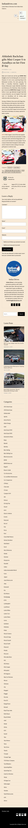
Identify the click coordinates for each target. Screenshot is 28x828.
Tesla (5, 744)
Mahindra (6, 627)
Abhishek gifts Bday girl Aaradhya (12, 170)
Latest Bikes (7, 610)
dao (5, 496)
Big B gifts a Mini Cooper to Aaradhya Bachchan (13, 171)
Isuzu (5, 573)
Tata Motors (7, 740)
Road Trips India (8, 710)
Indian (5, 567)
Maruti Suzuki (7, 640)
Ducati (5, 506)
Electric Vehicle (8, 513)
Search (21, 314)
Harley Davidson (8, 540)
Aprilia (5, 416)
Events (5, 516)
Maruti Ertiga (7, 637)
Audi (5, 426)
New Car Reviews (8, 677)
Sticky (5, 727)
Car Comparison (8, 480)
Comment (5, 204)
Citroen (6, 490)
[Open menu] (15, 15)
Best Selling (7, 450)
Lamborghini (7, 603)
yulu (5, 797)
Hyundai (6, 563)
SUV (5, 730)
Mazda (5, 650)
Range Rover (7, 703)
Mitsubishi (6, 670)
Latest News (16, 167)
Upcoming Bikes (8, 767)
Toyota (5, 750)
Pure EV (6, 700)
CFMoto (6, 483)
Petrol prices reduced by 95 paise (5, 186)
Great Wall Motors (8, 536)
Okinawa (6, 683)
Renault (6, 707)
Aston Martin (7, 420)
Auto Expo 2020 (8, 433)
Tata (5, 737)
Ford (5, 533)
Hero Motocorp (8, 550)
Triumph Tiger (7, 757)
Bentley (6, 446)
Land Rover (7, 607)
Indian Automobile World (10, 570)
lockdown (6, 623)
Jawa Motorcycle (8, 580)
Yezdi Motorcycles (8, 794)
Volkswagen (7, 784)
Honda (5, 553)
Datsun (6, 500)
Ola (5, 687)
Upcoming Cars (8, 770)
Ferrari (5, 523)
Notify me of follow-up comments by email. (14, 242)
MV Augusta (7, 673)
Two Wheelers (7, 764)
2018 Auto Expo (8, 410)
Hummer (6, 557)
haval (5, 547)
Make (5, 630)
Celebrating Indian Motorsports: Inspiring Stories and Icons (14, 367)
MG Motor (6, 663)
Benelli (5, 443)
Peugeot (6, 690)
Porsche (6, 697)
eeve (5, 510)
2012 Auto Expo (8, 406)
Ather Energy (7, 423)
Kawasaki (6, 587)
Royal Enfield (7, 717)
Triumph (6, 754)
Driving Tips (7, 503)
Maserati (6, 647)
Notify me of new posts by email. (12, 245)
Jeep (5, 583)
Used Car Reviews (8, 774)
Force (5, 530)
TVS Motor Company (9, 760)
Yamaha (6, 790)
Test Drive (6, 747)
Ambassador (7, 413)
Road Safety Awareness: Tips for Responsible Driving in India (12, 390)
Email (3, 228)
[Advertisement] (14, 38)
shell (5, 720)
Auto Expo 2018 (8, 430)
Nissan (5, 680)
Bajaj (5, 440)
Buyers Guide (7, 470)
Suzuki (5, 734)
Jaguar (5, 577)
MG (5, 660)
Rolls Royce (7, 714)
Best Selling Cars (8, 453)
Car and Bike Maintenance (10, 476)
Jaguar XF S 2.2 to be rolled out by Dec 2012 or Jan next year (19, 186)
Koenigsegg (7, 597)
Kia (5, 590)
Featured (10, 167)
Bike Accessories (8, 456)
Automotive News (8, 436)
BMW (5, 460)
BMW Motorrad (8, 463)
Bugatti (6, 466)
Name (4, 221)
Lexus (5, 620)
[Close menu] (20, 13)
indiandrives (11, 179)
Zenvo (5, 800)
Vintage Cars (7, 780)
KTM (5, 600)
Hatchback (6, 543)
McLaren (6, 653)
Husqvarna (6, 560)
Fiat (5, 527)
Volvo (5, 787)
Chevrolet (6, 486)
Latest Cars (7, 613)
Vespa (5, 777)
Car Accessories (8, 473)
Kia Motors (7, 593)
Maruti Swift (7, 643)
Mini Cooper (7, 667)
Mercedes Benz (8, 657)
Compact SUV (7, 493)
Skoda (5, 723)
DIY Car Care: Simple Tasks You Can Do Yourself (14, 344)
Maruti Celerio (7, 633)
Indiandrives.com (9, 3)
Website (4, 235)
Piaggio (6, 693)
